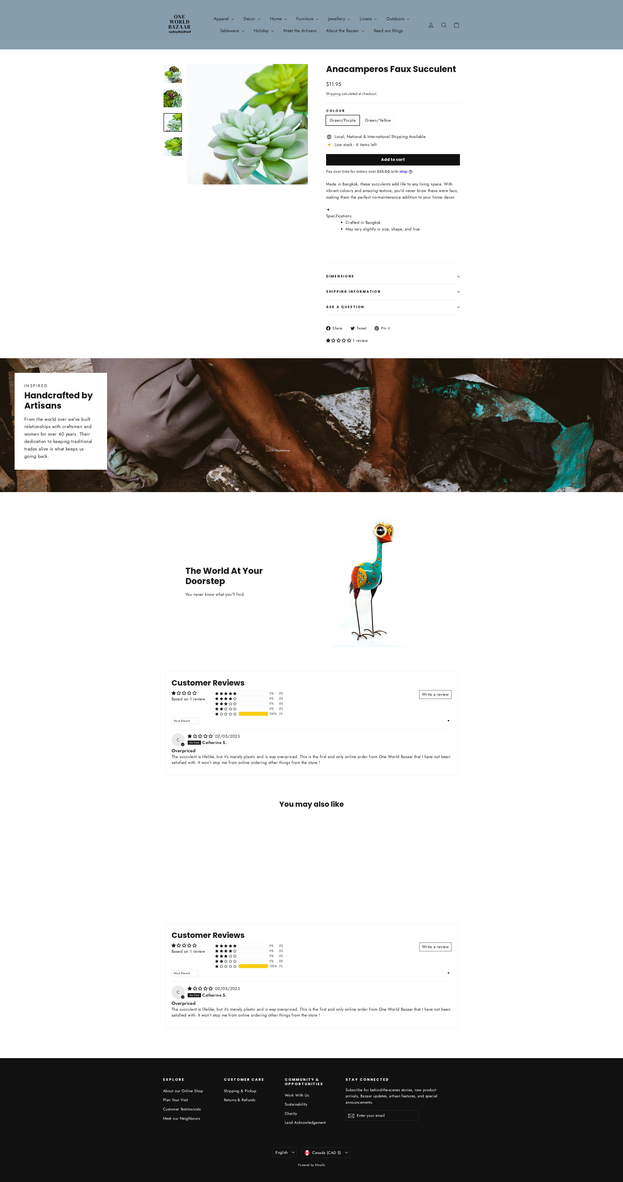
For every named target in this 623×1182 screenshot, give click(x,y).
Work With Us (297, 1095)
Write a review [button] (435, 694)
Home (276, 19)
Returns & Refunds (239, 1100)
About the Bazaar (343, 30)
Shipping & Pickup (240, 1091)
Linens (366, 19)
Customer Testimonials (182, 1109)
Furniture (305, 19)
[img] (201, 736)
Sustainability (296, 1104)
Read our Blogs (388, 30)
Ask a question (345, 307)
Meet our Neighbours (181, 1118)
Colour (335, 111)
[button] (339, 340)
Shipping (333, 93)
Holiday (262, 30)
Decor (250, 19)
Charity (291, 1113)
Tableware (230, 30)
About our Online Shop (183, 1091)
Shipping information (353, 291)
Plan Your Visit (175, 1100)
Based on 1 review (188, 699)
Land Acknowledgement (305, 1122)
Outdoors (396, 19)
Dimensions (340, 276)
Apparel (222, 19)
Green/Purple (343, 120)
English (281, 1152)
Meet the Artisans (300, 30)
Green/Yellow (378, 120)
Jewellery (337, 19)
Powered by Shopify (311, 1165)
